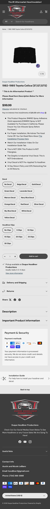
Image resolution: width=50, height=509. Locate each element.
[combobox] (25, 21)
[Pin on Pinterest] (19, 299)
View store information (14, 273)
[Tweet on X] (10, 299)
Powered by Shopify (34, 503)
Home (4, 29)
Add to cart (33, 256)
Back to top (25, 390)
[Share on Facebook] (15, 299)
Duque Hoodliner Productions (13, 82)
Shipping (5, 109)
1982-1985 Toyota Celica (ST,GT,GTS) (20, 29)
